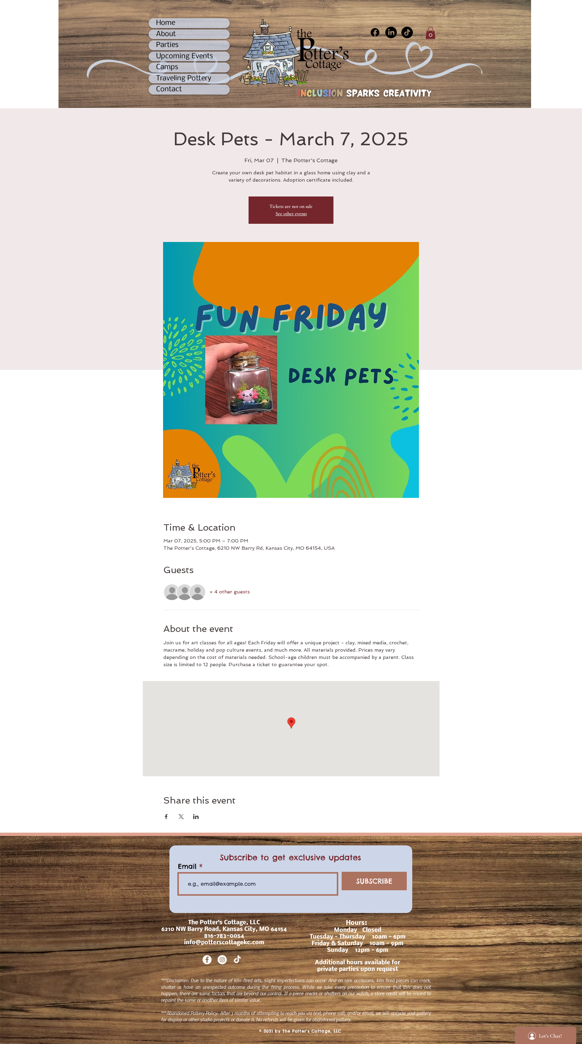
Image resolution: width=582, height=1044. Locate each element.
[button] (430, 33)
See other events (291, 214)
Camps (167, 67)
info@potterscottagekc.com (224, 943)
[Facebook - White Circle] (207, 959)
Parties (167, 45)
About (166, 34)
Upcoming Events (184, 56)
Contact (169, 89)
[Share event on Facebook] (166, 816)
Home (165, 23)
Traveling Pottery (183, 78)
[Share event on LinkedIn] (196, 816)
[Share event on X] (181, 816)
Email (187, 866)
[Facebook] (375, 32)
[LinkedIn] (391, 32)
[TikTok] (407, 32)
